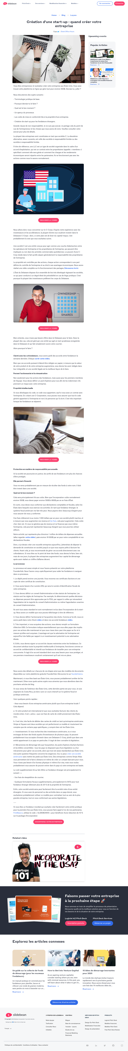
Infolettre (49, 1030)
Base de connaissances (72, 1023)
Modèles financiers (111, 1023)
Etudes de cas (69, 1030)
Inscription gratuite (76, 923)
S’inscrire (119, 3)
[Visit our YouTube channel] (87, 1046)
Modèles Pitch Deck (111, 1026)
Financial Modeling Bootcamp (71, 1034)
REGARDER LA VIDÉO (48, 220)
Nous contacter (43, 1045)
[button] (26, 3)
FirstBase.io (18, 813)
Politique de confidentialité (13, 1045)
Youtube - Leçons (71, 1026)
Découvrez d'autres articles (64, 1002)
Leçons (73, 15)
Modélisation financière (92, 1025)
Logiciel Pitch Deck (111, 1020)
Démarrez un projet (103, 923)
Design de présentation (92, 1029)
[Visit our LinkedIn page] (96, 1046)
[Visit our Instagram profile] (122, 1046)
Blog (63, 15)
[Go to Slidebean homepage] (10, 3)
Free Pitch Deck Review (112, 1030)
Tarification (49, 1023)
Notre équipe (50, 1020)
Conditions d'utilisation (30, 1045)
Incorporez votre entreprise (48, 822)
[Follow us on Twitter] (104, 1046)
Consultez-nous (51, 1026)
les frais (53, 521)
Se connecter (104, 3)
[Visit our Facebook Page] (113, 1046)
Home (54, 15)
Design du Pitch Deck (92, 1022)
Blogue (67, 1020)
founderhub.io (77, 674)
